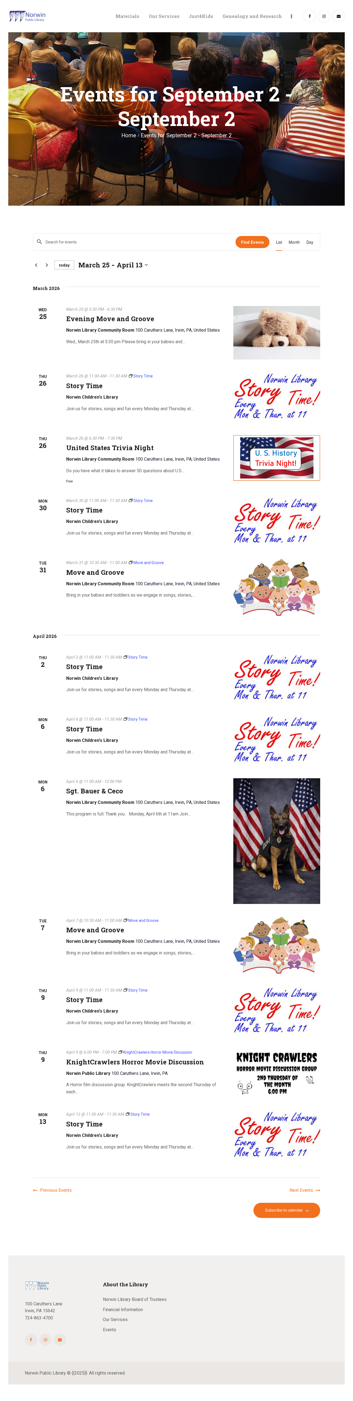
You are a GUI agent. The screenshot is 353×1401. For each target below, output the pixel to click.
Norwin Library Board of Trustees (135, 1299)
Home (128, 135)
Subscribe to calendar (284, 1210)
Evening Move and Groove (110, 319)
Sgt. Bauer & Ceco (94, 791)
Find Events (252, 242)
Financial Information (123, 1309)
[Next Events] (47, 265)
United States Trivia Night (110, 448)
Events (109, 1329)
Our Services (115, 1319)
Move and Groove (95, 572)
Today (64, 265)
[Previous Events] (36, 265)
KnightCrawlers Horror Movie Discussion (135, 1062)
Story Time (84, 386)
